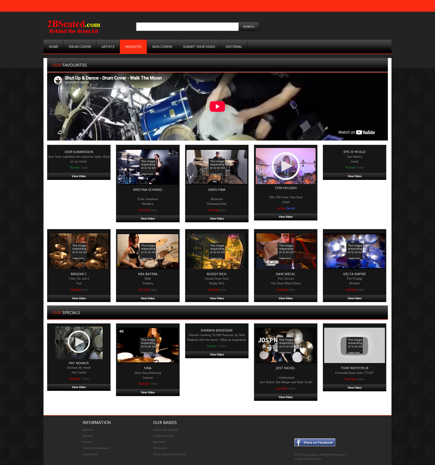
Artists (108, 46)
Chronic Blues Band (165, 429)
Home (53, 46)
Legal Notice (90, 454)
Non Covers (162, 46)
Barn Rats (159, 442)
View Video (79, 176)
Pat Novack (160, 448)
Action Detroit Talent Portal (169, 454)
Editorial (234, 46)
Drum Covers (80, 46)
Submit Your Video (199, 46)
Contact (87, 442)
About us (87, 429)
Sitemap (87, 436)
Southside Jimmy (163, 436)
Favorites (133, 46)
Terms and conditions (95, 448)
